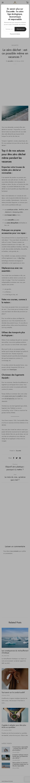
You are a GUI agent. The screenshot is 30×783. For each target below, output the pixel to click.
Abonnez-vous (20, 29)
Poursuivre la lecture (15, 34)
